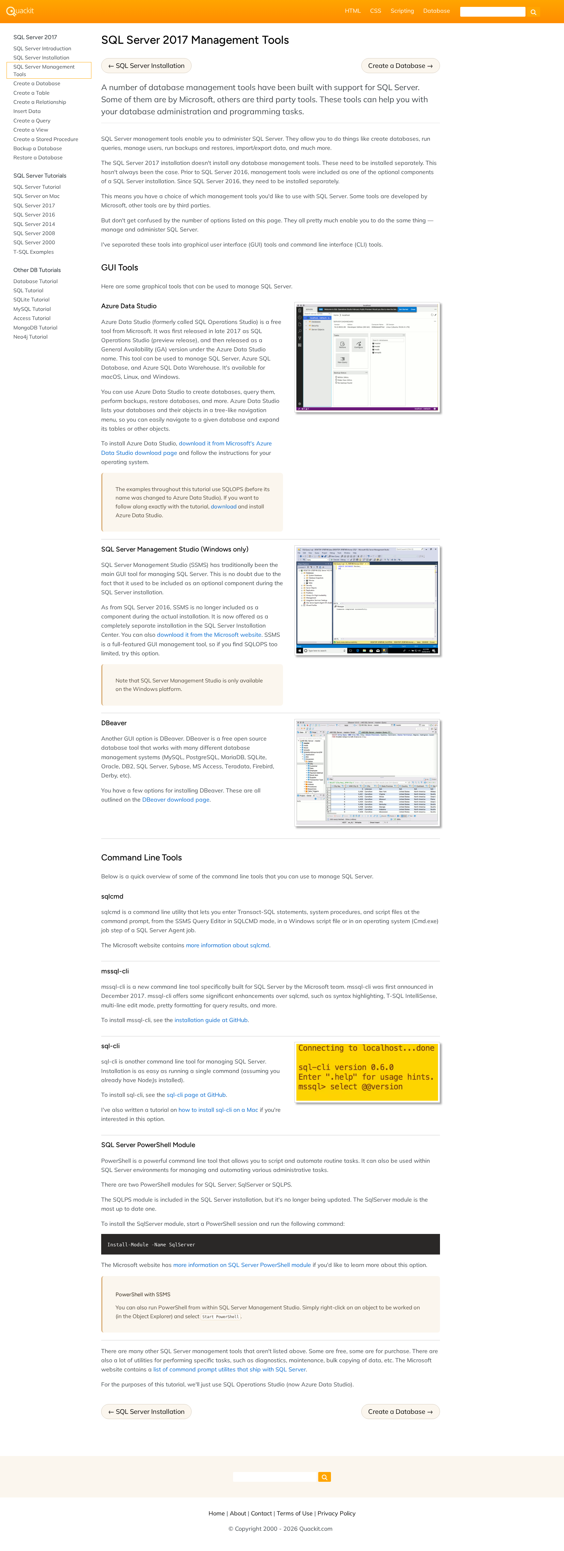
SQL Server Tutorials (39, 175)
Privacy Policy (337, 1513)
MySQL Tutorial (32, 309)
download (224, 506)
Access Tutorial (32, 318)
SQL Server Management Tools (44, 70)
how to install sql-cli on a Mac (218, 1109)
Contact (261, 1513)
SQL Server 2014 (34, 224)
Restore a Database (38, 157)
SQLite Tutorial (31, 299)
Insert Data (27, 111)
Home (217, 1513)
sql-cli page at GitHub (196, 1094)
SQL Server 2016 (34, 214)
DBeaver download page (176, 799)
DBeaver (114, 723)
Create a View (30, 129)
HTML (353, 10)
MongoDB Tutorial (35, 327)
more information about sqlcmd (227, 945)
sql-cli (110, 1046)
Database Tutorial (35, 281)
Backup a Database (37, 148)
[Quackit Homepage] (20, 11)
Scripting (402, 10)
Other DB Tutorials (37, 270)
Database (436, 10)
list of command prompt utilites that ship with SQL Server (229, 1369)
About (238, 1513)
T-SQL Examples (33, 251)
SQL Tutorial (28, 290)
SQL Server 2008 (34, 233)
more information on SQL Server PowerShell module (242, 1264)
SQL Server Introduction (42, 48)
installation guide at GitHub (211, 1019)
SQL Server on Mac (36, 196)
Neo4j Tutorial (30, 336)
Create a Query (32, 120)
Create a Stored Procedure (45, 139)
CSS (375, 10)
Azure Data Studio (129, 306)
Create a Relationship (39, 102)
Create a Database (396, 65)
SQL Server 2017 (35, 37)
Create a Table (31, 92)
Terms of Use (295, 1513)
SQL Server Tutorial (37, 187)
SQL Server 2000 (34, 242)
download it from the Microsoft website (209, 634)
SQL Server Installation (150, 65)
